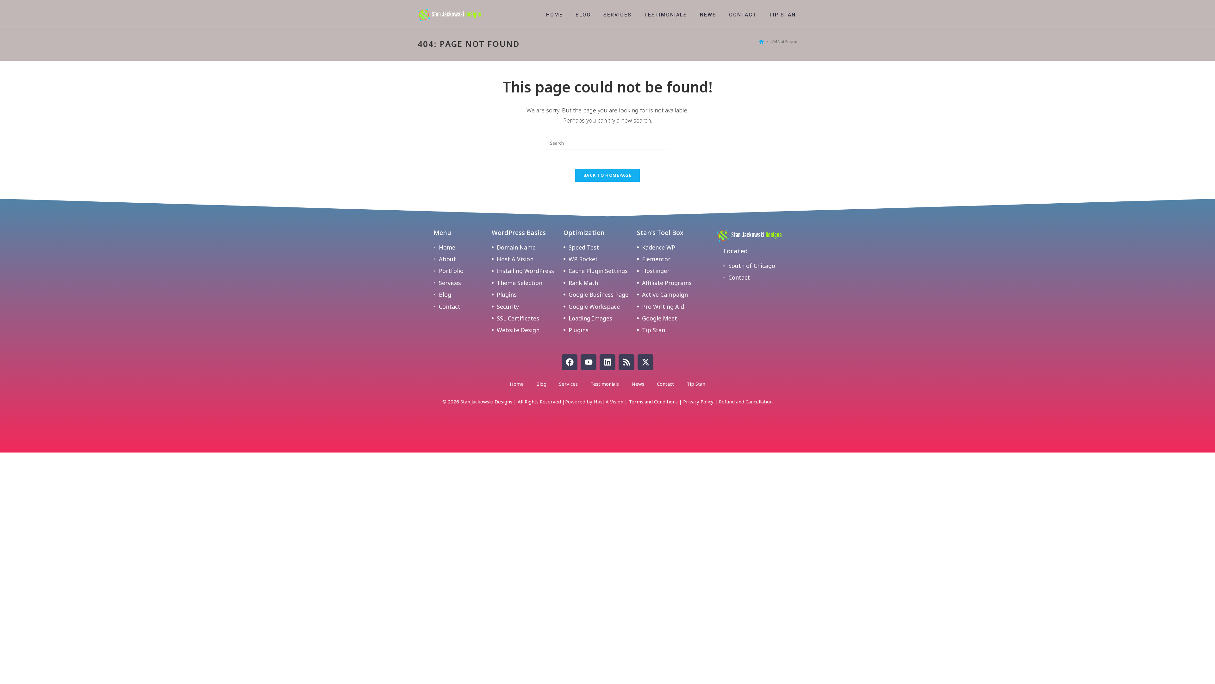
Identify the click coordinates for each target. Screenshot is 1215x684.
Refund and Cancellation (746, 401)
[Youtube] (588, 362)
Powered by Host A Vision (594, 401)
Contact (665, 384)
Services (568, 384)
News (638, 384)
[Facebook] (569, 362)
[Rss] (626, 362)
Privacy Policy (698, 401)
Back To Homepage (607, 175)
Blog (541, 384)
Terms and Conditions (653, 401)
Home (517, 384)
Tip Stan (696, 384)
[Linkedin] (607, 362)
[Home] (761, 41)
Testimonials (604, 384)
